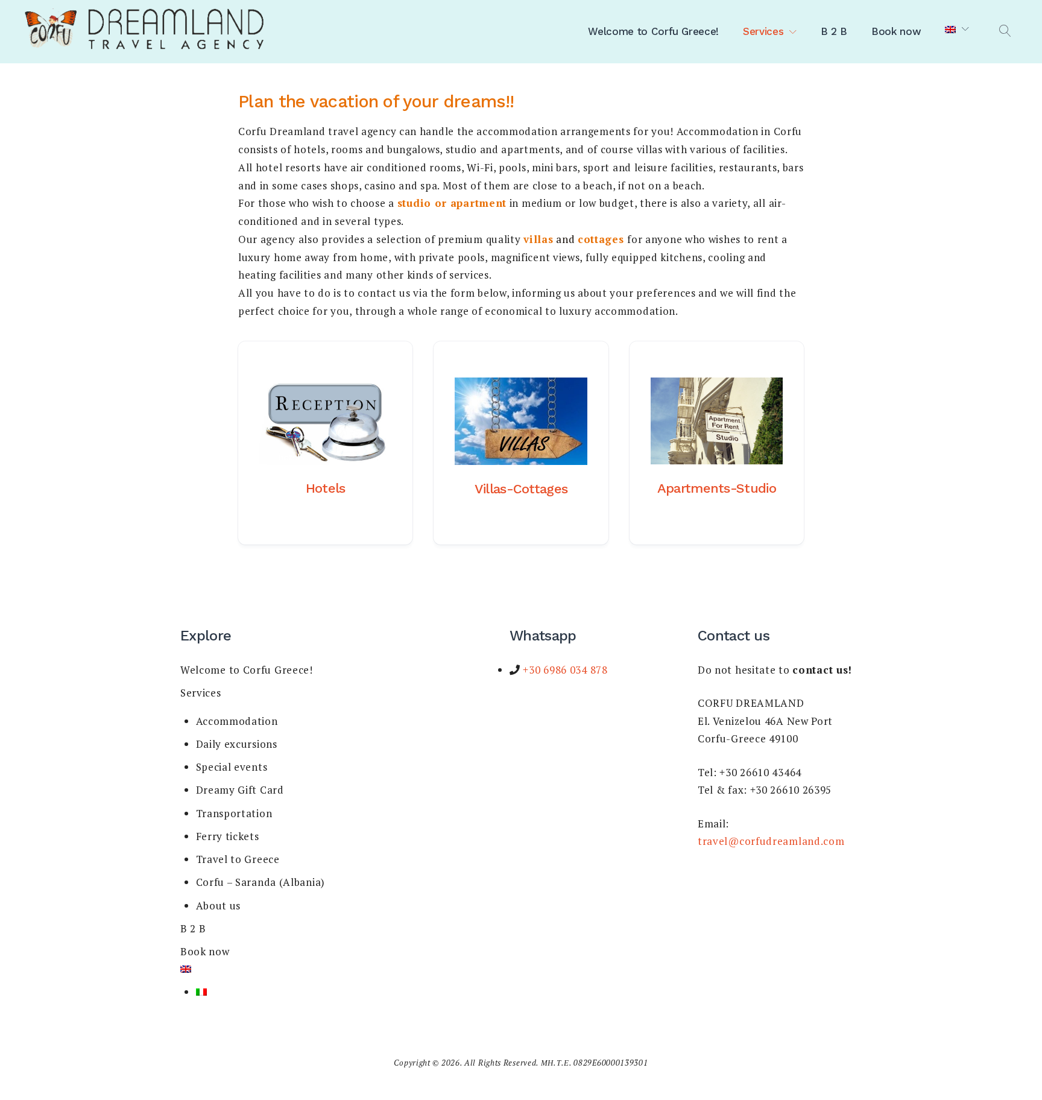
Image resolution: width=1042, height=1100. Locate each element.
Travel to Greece (238, 859)
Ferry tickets (227, 836)
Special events (232, 767)
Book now (896, 31)
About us (218, 905)
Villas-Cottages (521, 488)
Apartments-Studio (716, 488)
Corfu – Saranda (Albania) (261, 882)
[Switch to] (957, 29)
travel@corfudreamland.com (771, 841)
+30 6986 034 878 (564, 670)
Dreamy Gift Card (240, 790)
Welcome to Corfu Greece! (653, 31)
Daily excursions (236, 744)
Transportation (234, 813)
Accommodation (237, 721)
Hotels (326, 488)
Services (763, 31)
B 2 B (834, 31)
